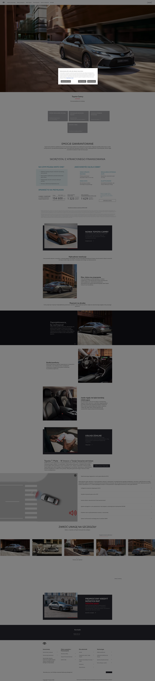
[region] (78, 76)
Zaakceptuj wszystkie (91, 81)
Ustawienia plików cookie (65, 81)
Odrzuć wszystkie (82, 81)
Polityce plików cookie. (70, 78)
